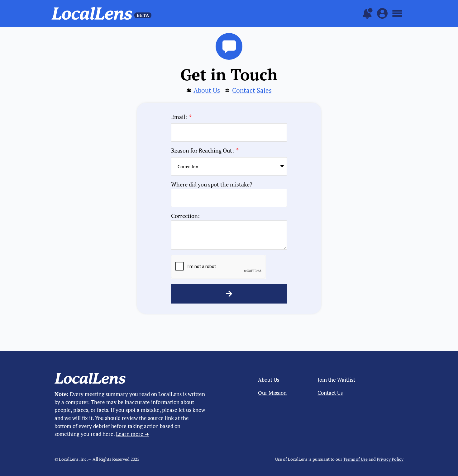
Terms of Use (355, 459)
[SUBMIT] (229, 294)
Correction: (185, 215)
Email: (179, 116)
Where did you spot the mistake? (211, 184)
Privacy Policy (390, 459)
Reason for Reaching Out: (203, 150)
